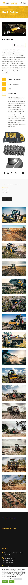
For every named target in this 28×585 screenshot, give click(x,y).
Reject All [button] (12, 581)
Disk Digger (5, 192)
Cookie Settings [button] (17, 579)
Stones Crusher (6, 190)
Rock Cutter (5, 187)
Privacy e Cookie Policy (7, 579)
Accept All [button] (5, 581)
